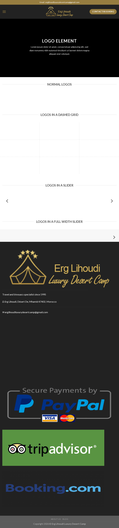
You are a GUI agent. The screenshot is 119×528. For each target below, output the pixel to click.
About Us (56, 519)
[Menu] (4, 11)
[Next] (111, 201)
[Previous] (7, 201)
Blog (65, 519)
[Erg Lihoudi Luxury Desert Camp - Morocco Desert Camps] (59, 12)
